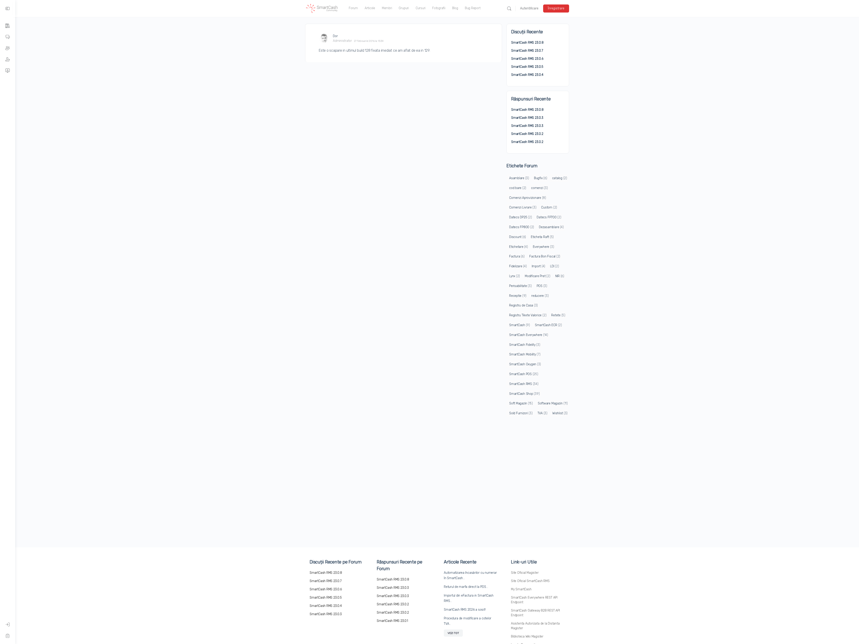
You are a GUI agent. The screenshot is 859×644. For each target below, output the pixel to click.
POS (542, 286)
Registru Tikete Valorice (527, 315)
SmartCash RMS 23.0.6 (527, 59)
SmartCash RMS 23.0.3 (527, 118)
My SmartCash (521, 589)
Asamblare (519, 178)
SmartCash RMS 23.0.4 (527, 75)
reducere (540, 296)
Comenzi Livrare (522, 207)
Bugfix (540, 178)
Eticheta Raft (542, 237)
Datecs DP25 (520, 217)
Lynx (514, 276)
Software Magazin (553, 403)
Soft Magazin (521, 403)
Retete (558, 315)
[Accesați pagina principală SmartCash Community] (322, 8)
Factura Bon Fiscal (544, 256)
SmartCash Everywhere (528, 335)
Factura (516, 256)
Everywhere (543, 247)
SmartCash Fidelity (524, 345)
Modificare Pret (537, 276)
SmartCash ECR (548, 325)
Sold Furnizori (521, 413)
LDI (554, 266)
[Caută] (509, 8)
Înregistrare (556, 8)
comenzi (539, 188)
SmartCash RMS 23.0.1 (392, 621)
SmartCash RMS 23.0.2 (527, 134)
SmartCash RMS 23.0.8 (527, 43)
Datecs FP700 (549, 217)
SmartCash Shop (524, 394)
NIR (559, 276)
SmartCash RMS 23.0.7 (527, 51)
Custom (549, 207)
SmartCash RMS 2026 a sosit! (465, 610)
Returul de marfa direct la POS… (466, 587)
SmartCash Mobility (524, 354)
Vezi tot (453, 633)
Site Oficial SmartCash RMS (530, 581)
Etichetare (518, 247)
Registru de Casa (523, 305)
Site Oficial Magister (525, 573)
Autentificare (529, 8)
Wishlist (560, 413)
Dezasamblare (551, 227)
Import (538, 266)
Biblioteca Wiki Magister (527, 636)
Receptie (517, 296)
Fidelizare (518, 266)
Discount (517, 237)
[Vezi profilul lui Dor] (324, 38)
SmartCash (519, 325)
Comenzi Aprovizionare (527, 198)
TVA (542, 413)
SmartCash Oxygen (525, 364)
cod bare (517, 188)
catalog (559, 178)
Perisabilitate (520, 286)
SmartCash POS (523, 374)
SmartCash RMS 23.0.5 (527, 67)
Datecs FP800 (521, 227)
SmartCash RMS (523, 384)
